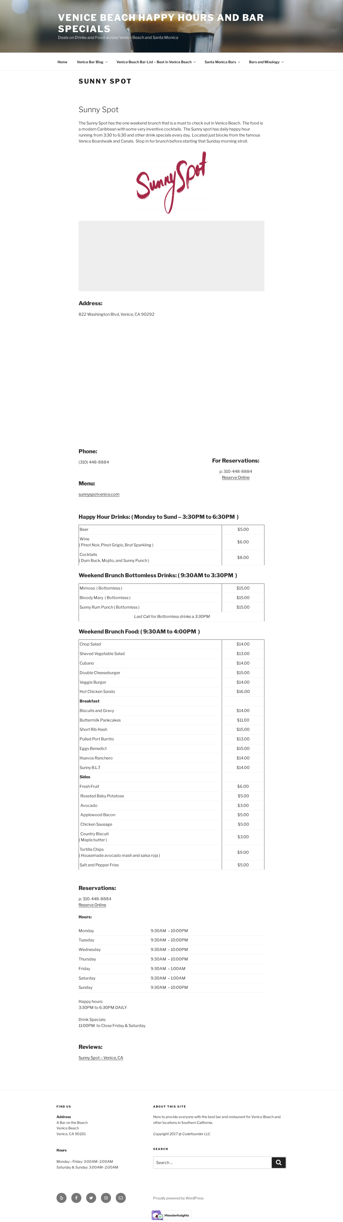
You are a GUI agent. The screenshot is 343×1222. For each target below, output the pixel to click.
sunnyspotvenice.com (99, 494)
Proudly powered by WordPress (178, 1198)
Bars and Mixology (264, 62)
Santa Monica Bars (220, 62)
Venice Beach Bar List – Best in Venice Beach (154, 62)
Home (62, 62)
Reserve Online (236, 477)
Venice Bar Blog (90, 62)
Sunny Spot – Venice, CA (101, 1057)
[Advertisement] (171, 256)
